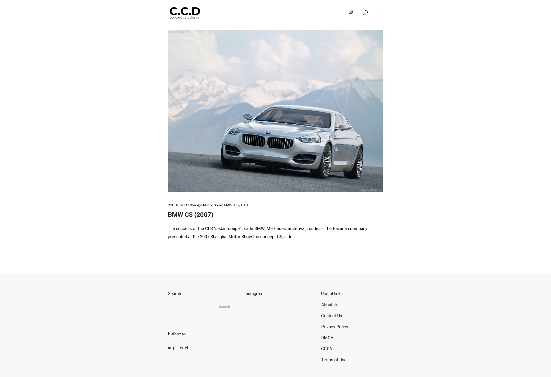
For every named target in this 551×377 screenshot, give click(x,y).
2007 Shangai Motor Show (201, 205)
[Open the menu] (381, 13)
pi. (175, 347)
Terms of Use (334, 359)
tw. (181, 347)
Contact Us (331, 315)
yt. (187, 347)
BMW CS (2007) (191, 214)
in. (170, 347)
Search (224, 307)
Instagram (254, 293)
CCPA (326, 348)
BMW (228, 205)
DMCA (327, 337)
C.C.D (243, 205)
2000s (173, 205)
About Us (329, 304)
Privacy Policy (334, 326)
